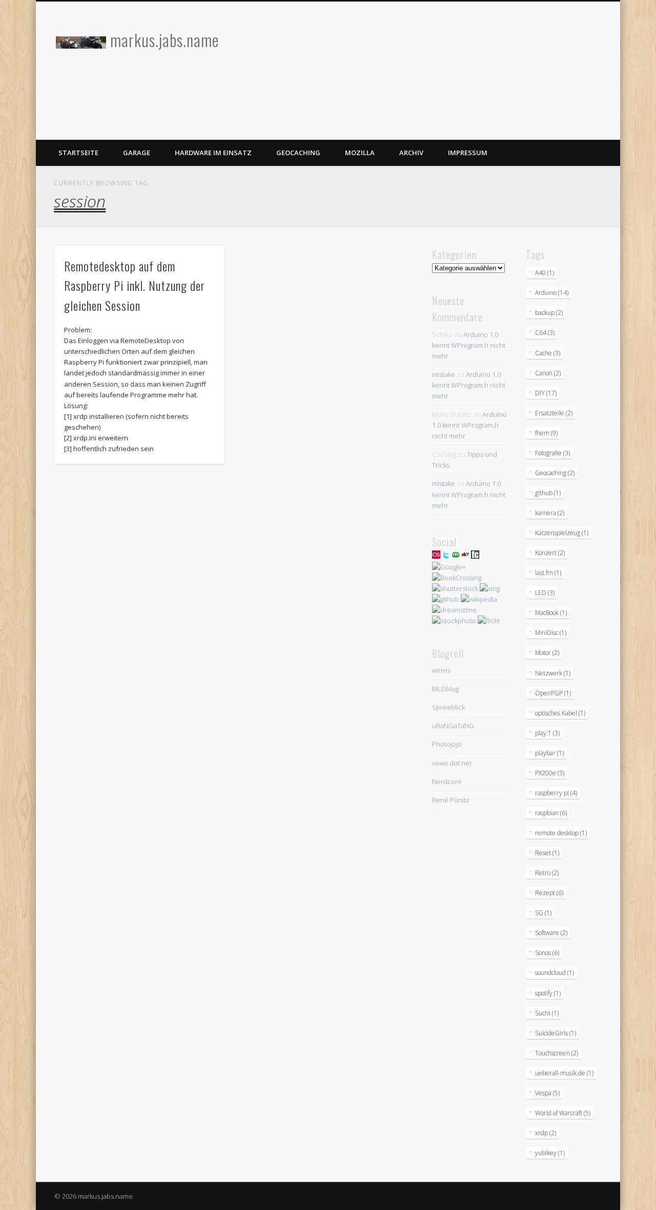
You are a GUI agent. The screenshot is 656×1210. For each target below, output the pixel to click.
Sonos (547, 952)
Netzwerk (552, 673)
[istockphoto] (454, 620)
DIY (546, 393)
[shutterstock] (455, 588)
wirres (441, 670)
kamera (549, 512)
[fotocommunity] (475, 556)
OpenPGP (553, 693)
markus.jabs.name (164, 40)
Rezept (549, 892)
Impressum (467, 152)
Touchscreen (556, 1053)
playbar (549, 753)
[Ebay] (465, 556)
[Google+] (449, 566)
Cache (547, 353)
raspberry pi (556, 793)
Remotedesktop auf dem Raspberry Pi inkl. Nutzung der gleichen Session (134, 286)
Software (551, 932)
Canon (548, 373)
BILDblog (445, 688)
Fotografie (552, 453)
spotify (548, 993)
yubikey (550, 1153)
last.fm (548, 572)
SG (543, 912)
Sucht (547, 1013)
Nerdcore (447, 781)
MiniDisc (550, 632)
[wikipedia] (479, 599)
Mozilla (360, 152)
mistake (443, 374)
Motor (547, 652)
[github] (445, 599)
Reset (547, 852)
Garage (136, 152)
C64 (545, 332)
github (548, 493)
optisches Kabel (560, 713)
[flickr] (489, 620)
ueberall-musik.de (564, 1073)
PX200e (549, 773)
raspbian (551, 813)
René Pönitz (450, 799)
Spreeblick (448, 707)
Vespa (547, 1093)
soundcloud (554, 972)
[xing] (490, 588)
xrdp (545, 1133)
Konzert (550, 552)
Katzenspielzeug (561, 532)
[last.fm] (436, 556)
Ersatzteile (553, 413)
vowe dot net (451, 763)
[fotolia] (456, 556)
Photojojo (447, 744)
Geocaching (298, 152)
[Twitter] (446, 556)
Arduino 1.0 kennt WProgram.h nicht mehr (468, 345)
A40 (544, 272)
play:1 (547, 733)
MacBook (551, 612)
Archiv (411, 152)
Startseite (78, 152)
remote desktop (561, 833)
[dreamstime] (454, 609)
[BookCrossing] (456, 577)
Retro (547, 872)
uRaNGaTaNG (453, 725)
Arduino (551, 292)
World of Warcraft (562, 1113)
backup (549, 312)
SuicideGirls (555, 1033)
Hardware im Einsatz (213, 152)
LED (545, 592)
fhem (546, 433)
